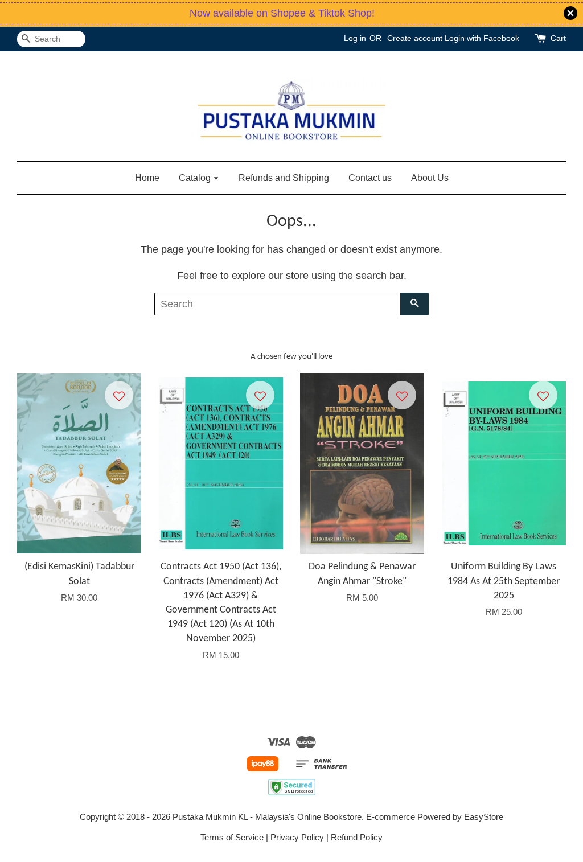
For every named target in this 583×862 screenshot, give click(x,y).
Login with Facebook (482, 38)
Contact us (370, 178)
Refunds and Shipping (284, 178)
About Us (430, 178)
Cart (558, 38)
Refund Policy (357, 837)
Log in (355, 38)
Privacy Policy (297, 837)
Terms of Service (232, 837)
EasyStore (483, 817)
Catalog (196, 178)
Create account (414, 38)
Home (147, 178)
